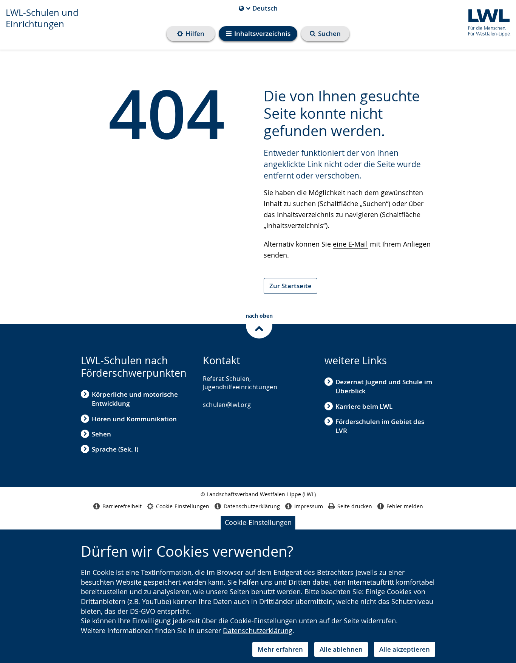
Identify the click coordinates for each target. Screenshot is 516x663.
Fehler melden (404, 506)
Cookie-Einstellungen (258, 522)
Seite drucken (354, 506)
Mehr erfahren (280, 649)
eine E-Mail (350, 243)
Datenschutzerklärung (257, 630)
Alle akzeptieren (404, 649)
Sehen (101, 434)
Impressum (308, 506)
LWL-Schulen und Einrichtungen (42, 18)
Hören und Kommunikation (134, 419)
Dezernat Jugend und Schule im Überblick (383, 386)
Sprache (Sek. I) (115, 449)
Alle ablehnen (341, 649)
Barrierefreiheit (122, 506)
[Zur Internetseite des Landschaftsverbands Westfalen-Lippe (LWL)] (486, 21)
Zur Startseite (290, 285)
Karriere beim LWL (363, 406)
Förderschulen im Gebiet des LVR (379, 426)
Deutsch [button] (258, 8)
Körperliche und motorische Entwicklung (135, 399)
